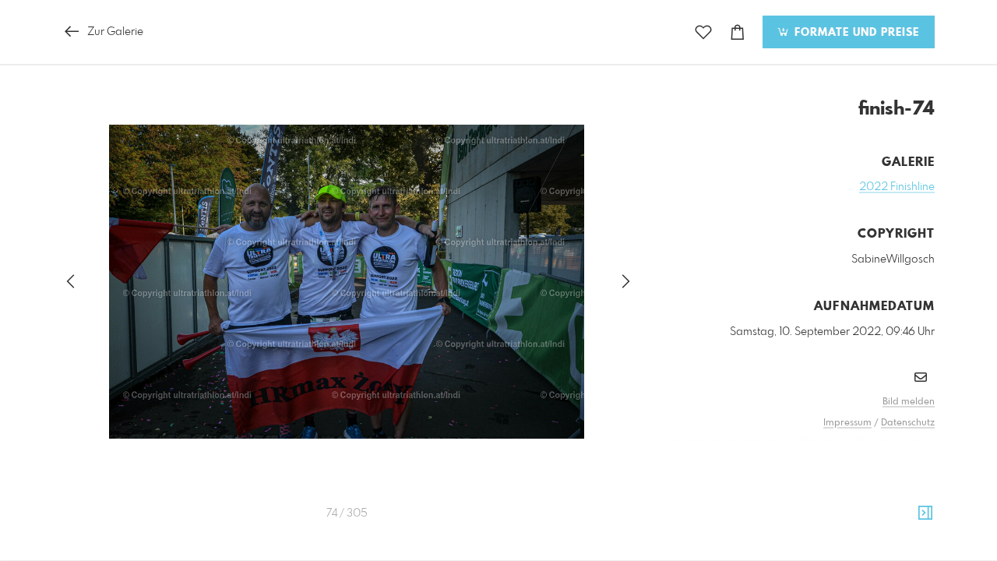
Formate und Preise (855, 32)
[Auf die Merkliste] (703, 32)
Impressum (847, 423)
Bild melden (909, 402)
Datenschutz (908, 423)
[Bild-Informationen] (925, 513)
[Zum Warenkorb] (737, 32)
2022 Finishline (897, 187)
